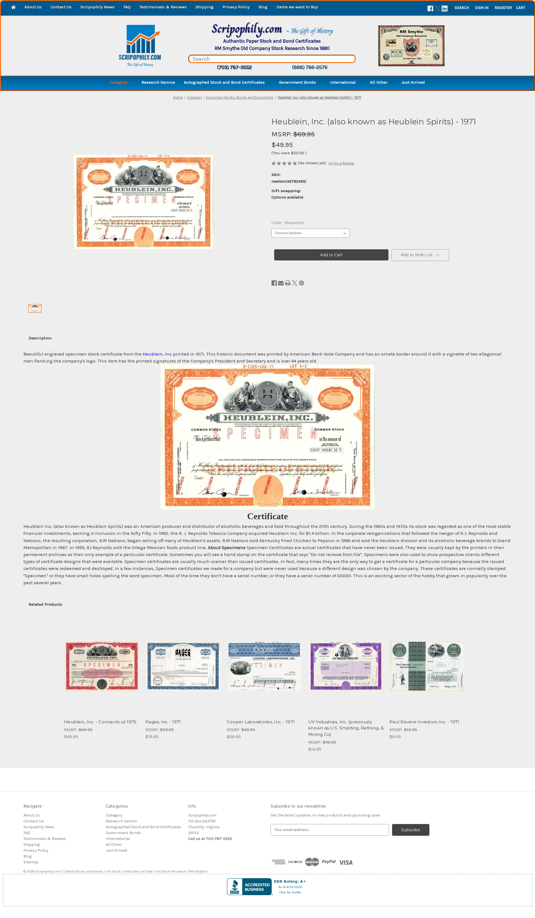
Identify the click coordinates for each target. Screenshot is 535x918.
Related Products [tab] (45, 604)
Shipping (205, 6)
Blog (263, 6)
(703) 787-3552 (234, 67)
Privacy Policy (236, 6)
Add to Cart (183, 671)
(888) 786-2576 (309, 67)
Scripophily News (98, 6)
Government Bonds (297, 82)
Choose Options (102, 671)
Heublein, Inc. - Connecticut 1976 (100, 721)
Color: (287, 222)
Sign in (481, 7)
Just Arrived (413, 82)
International (343, 82)
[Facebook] (430, 8)
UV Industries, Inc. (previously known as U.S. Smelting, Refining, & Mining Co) (346, 728)
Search (462, 7)
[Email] (281, 283)
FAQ (127, 6)
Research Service (158, 82)
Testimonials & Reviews (163, 6)
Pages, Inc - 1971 (163, 721)
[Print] (288, 283)
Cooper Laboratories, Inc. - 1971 (261, 721)
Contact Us (61, 6)
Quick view (97, 661)
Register (503, 7)
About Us (33, 6)
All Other (378, 82)
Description (40, 337)
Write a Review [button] (341, 163)
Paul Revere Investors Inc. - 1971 (424, 721)
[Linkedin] (445, 8)
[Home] (13, 8)
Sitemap (30, 862)
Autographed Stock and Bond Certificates (224, 82)
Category (118, 82)
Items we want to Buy (297, 6)
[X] (438, 8)
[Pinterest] (301, 283)
